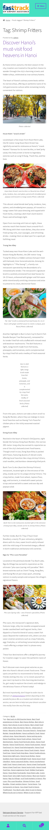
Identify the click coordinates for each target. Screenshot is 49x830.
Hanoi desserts (20, 736)
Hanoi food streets (31, 750)
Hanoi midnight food (22, 759)
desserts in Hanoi (15, 730)
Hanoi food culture (23, 739)
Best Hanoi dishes (27, 722)
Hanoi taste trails (28, 767)
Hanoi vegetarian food (20, 770)
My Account (8, 826)
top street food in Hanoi (29, 787)
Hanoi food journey (32, 744)
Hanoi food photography (24, 747)
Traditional (7, 790)
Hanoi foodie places (37, 753)
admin (15, 38)
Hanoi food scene (16, 750)
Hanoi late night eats (11, 756)
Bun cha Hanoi (19, 728)
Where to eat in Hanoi (32, 792)
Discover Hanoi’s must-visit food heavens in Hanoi (20, 48)
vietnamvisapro (18, 695)
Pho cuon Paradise (15, 781)
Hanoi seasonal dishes (20, 761)
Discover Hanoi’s (29, 730)
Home (8, 20)
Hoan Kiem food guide (17, 773)
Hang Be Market (15, 733)
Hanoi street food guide (36, 764)
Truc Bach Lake (18, 790)
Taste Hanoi (32, 784)
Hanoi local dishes (27, 756)
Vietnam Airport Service (13, 812)
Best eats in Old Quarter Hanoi (19, 719)
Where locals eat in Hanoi (13, 792)
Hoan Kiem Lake (33, 773)
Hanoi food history (16, 744)
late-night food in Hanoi (22, 776)
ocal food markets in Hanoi (31, 778)
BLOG (13, 716)
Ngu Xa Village (14, 778)
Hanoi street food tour (12, 767)
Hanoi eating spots (34, 736)
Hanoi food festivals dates (24, 742)
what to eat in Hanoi (33, 790)
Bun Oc (28, 728)
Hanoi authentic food (30, 733)
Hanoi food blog (9, 739)
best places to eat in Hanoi (19, 725)
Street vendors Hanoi (18, 784)
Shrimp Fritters (29, 781)
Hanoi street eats (19, 764)
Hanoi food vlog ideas (20, 753)
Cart (38, 823)
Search (24, 826)
